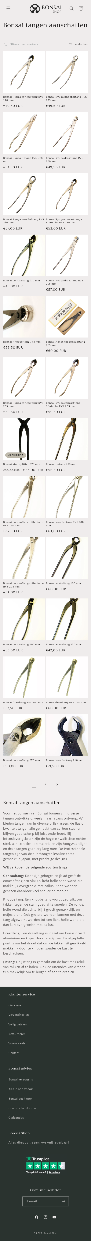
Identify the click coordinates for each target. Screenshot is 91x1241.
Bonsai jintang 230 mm (61, 464)
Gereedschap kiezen (22, 1108)
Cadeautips (16, 1117)
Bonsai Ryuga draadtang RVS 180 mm (64, 160)
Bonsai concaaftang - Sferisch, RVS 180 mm (23, 524)
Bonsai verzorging (20, 1079)
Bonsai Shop (50, 1233)
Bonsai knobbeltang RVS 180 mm (65, 524)
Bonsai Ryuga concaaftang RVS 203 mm (23, 404)
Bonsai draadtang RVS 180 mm (66, 702)
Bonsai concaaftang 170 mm (21, 280)
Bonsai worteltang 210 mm (63, 644)
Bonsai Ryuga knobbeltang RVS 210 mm (23, 221)
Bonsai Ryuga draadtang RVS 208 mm (64, 282)
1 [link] (34, 784)
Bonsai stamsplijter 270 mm (21, 464)
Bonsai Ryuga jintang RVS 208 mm (23, 160)
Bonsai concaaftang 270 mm (21, 760)
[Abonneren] (64, 1201)
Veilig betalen (17, 1024)
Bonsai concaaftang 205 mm (21, 644)
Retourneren (17, 1034)
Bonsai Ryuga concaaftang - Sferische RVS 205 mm (64, 404)
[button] (8, 8)
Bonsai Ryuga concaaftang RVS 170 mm (23, 98)
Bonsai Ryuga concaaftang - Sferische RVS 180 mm (64, 221)
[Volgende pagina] (57, 784)
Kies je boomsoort (20, 1089)
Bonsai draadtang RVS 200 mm (23, 702)
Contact (13, 1053)
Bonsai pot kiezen (20, 1099)
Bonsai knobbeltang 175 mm (22, 342)
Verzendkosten (18, 1015)
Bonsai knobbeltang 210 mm (64, 760)
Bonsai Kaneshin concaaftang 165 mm (65, 343)
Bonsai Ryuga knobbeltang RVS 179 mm (66, 98)
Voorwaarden (18, 1043)
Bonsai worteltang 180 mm (63, 583)
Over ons (14, 1005)
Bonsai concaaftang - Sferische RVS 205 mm (23, 585)
